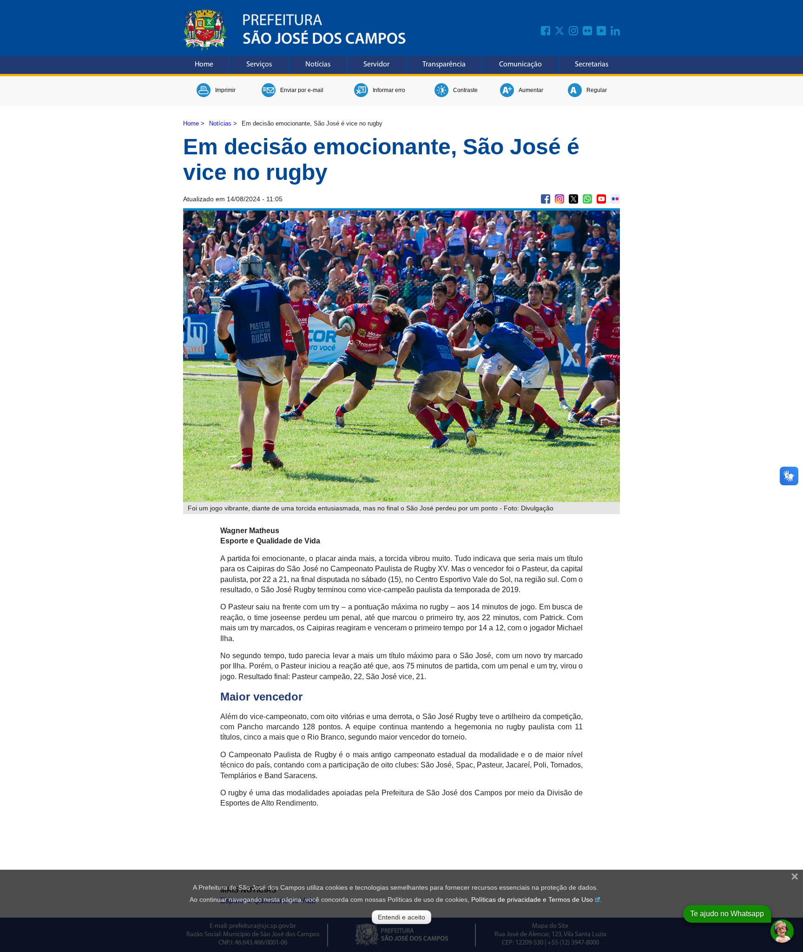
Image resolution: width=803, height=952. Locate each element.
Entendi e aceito (401, 917)
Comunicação (520, 64)
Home (204, 64)
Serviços (259, 64)
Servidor (376, 64)
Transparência (444, 64)
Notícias (317, 64)
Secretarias (591, 64)
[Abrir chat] (782, 931)
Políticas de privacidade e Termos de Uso (532, 899)
